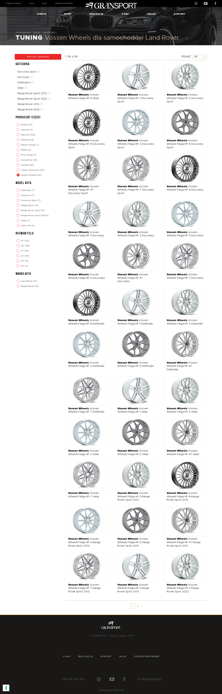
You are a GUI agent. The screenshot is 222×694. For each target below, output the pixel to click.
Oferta (41, 14)
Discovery (25, 77)
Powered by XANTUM (111, 690)
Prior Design (27, 155)
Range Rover (28, 205)
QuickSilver (27, 160)
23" (23, 261)
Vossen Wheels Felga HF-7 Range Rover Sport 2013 (84, 588)
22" (23, 256)
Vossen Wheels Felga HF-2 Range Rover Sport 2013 (133, 496)
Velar (22, 88)
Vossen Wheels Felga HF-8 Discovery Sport (86, 144)
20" (23, 246)
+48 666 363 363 (73, 679)
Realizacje (96, 14)
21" (22, 251)
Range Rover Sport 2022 (34, 99)
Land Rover (27, 281)
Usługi (151, 14)
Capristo (25, 130)
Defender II (26, 82)
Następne (142, 606)
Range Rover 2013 (30, 104)
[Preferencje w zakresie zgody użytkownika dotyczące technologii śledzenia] (6, 688)
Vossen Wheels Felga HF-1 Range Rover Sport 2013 (133, 588)
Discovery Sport (29, 72)
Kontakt (179, 14)
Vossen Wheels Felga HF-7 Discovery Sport (135, 190)
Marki (67, 14)
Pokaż (186, 56)
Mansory (25, 135)
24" (23, 266)
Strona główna (13, 3)
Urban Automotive (30, 170)
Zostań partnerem (64, 3)
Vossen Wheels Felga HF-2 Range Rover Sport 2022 (183, 588)
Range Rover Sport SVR (33, 215)
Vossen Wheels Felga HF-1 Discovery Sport (135, 98)
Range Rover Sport (31, 210)
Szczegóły (84, 77)
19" (22, 241)
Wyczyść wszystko (38, 57)
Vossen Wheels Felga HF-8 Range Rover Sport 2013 (183, 496)
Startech (25, 165)
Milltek (24, 150)
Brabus (25, 125)
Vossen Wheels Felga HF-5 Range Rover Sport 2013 (133, 542)
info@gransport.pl (149, 679)
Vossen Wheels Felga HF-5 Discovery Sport (185, 144)
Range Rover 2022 (30, 109)
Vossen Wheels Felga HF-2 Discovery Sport (185, 98)
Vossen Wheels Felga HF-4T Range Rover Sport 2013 (184, 542)
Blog (44, 3)
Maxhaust (26, 140)
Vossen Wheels (29, 175)
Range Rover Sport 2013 (34, 93)
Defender (26, 190)
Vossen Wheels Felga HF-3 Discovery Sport (135, 144)
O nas (31, 3)
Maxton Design (28, 145)
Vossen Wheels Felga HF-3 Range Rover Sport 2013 (84, 542)
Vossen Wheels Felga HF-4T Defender (182, 366)
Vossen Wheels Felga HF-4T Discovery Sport (83, 190)
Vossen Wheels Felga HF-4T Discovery (132, 278)
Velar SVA (26, 225)
